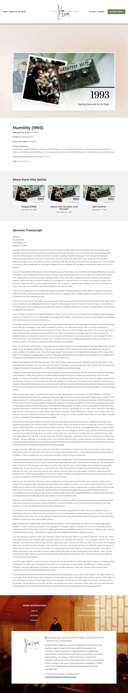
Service (21, 161)
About (34, 611)
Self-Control (99, 206)
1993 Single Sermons (42, 157)
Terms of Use (52, 640)
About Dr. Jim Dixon (17, 11)
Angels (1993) (28, 206)
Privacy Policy (66, 640)
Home (5, 11)
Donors (101, 11)
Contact (34, 620)
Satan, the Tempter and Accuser (64, 207)
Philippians (32, 141)
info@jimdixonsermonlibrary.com (60, 677)
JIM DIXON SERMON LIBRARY (94, 611)
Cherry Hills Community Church (93, 615)
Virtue (27, 161)
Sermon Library (116, 12)
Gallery (92, 11)
